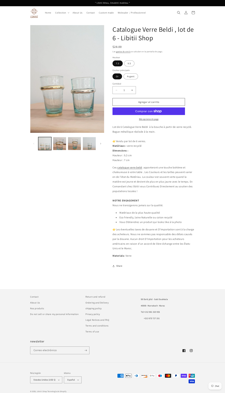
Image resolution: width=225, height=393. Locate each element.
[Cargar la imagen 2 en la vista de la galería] (59, 143)
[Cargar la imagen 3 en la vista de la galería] (74, 143)
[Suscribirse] (85, 350)
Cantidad (116, 83)
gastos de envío (123, 51)
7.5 (117, 63)
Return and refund (95, 296)
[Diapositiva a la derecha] (100, 143)
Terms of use (92, 331)
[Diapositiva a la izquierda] (33, 143)
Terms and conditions (97, 325)
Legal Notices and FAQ (97, 319)
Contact (34, 296)
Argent (131, 76)
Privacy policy (92, 314)
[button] (62, 12)
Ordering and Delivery (97, 302)
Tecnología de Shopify (57, 391)
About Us (35, 302)
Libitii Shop (42, 391)
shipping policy (93, 308)
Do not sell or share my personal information (54, 314)
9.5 (129, 63)
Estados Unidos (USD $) (45, 379)
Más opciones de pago (149, 119)
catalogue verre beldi (129, 167)
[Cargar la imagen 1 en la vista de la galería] (44, 143)
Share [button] (119, 265)
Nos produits (37, 308)
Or (117, 76)
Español (71, 379)
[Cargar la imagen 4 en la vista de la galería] (89, 143)
